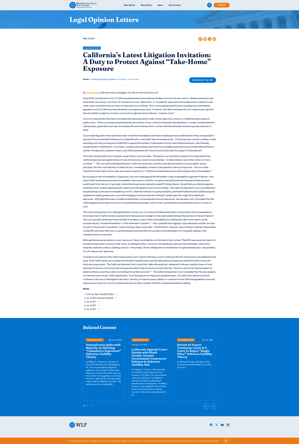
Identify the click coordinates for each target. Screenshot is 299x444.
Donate (221, 5)
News (160, 5)
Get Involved (174, 5)
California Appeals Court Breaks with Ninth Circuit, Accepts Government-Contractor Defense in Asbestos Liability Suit (149, 357)
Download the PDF (202, 80)
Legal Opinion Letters (91, 48)
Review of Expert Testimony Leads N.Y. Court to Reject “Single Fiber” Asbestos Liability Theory (194, 351)
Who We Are (129, 5)
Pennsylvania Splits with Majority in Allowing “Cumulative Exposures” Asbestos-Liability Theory (103, 351)
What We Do (146, 5)
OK (226, 441)
